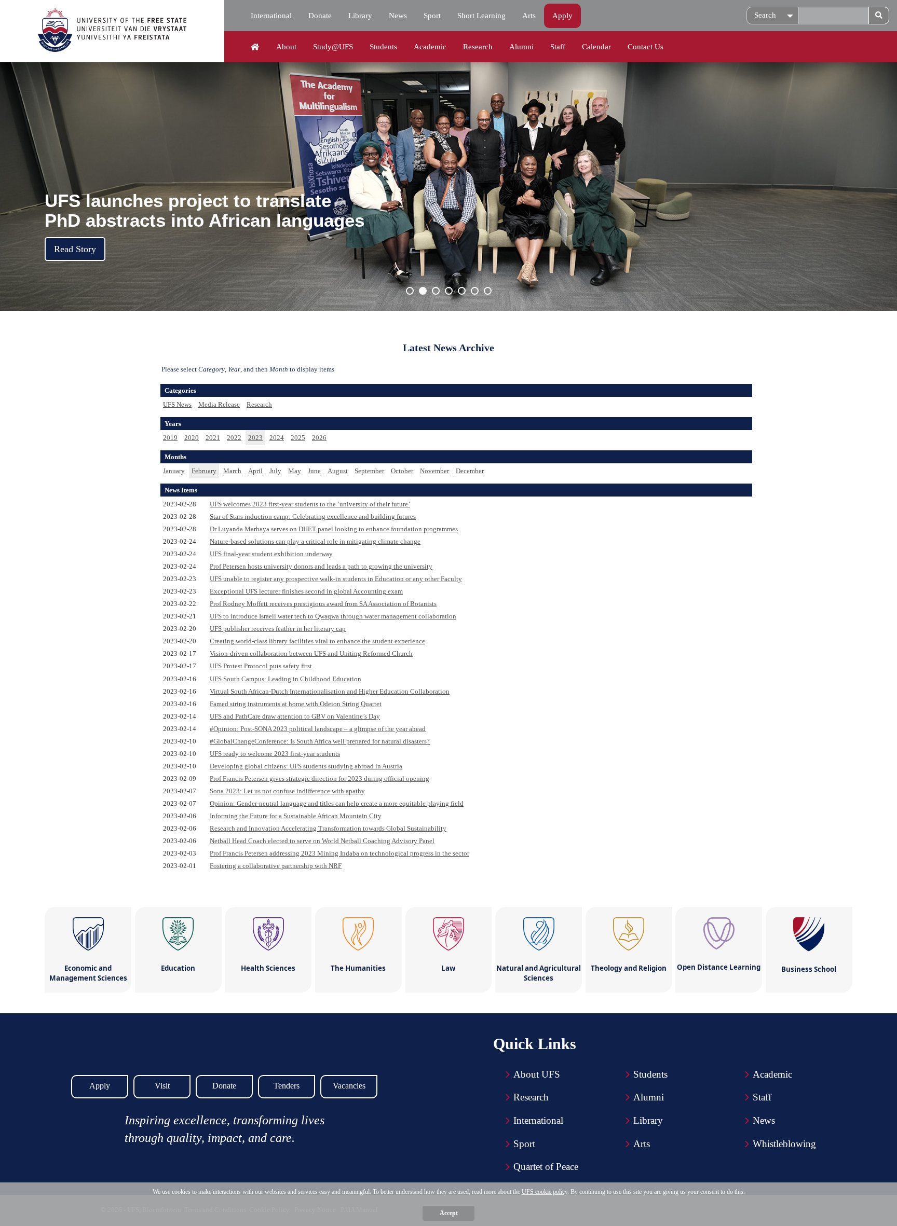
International (271, 15)
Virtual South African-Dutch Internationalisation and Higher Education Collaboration (330, 691)
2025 (298, 438)
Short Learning (481, 15)
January (174, 471)
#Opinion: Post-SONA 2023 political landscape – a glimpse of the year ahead (318, 729)
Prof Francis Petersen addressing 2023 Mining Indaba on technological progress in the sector (339, 853)
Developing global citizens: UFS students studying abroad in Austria (306, 766)
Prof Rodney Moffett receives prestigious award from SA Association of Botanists (323, 604)
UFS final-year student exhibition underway (271, 554)
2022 (234, 438)
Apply (562, 15)
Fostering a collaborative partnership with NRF (276, 866)
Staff (557, 47)
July (275, 471)
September (369, 471)
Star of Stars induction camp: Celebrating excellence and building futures (313, 516)
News (398, 15)
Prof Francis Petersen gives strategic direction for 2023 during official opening (319, 778)
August (338, 471)
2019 (170, 438)
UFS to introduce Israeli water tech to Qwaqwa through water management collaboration (333, 616)
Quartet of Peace (545, 1166)
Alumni (521, 47)
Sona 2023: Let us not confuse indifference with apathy (287, 791)
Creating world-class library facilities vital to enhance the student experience (317, 641)
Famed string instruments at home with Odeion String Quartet (296, 704)
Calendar (596, 47)
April (255, 471)
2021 (213, 438)
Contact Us (645, 47)
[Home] (255, 47)
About (286, 47)
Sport (432, 15)
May (294, 471)
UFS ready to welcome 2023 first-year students (275, 753)
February (204, 471)
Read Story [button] (75, 249)
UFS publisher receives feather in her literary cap (278, 628)
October (402, 471)
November (434, 471)
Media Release (219, 404)
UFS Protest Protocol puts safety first (261, 666)
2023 (255, 438)
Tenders (287, 1085)
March (232, 471)
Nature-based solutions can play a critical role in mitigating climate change (315, 541)
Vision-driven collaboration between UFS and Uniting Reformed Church (311, 653)
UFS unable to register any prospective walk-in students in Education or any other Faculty (336, 579)
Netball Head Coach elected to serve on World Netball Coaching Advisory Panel (322, 841)
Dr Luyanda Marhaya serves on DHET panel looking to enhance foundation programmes (334, 529)
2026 (319, 438)
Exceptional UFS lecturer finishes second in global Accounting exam (306, 591)
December (470, 471)
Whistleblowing (784, 1143)
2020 (191, 438)
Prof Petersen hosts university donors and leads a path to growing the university (321, 566)
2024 (276, 438)
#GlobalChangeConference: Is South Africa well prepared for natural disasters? (320, 741)
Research (478, 47)
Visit (162, 1085)
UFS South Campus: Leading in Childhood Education (285, 679)
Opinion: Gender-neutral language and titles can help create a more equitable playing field (337, 803)
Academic (430, 47)
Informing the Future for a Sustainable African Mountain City (296, 816)
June (314, 471)
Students (383, 47)
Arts (529, 15)
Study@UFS (333, 47)
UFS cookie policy (544, 1191)
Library (360, 15)
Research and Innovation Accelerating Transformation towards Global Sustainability (328, 828)
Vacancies (349, 1085)
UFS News (177, 404)
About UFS (536, 1074)
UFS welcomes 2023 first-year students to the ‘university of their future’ (310, 504)
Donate (320, 15)
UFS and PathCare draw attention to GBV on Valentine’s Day (295, 716)
